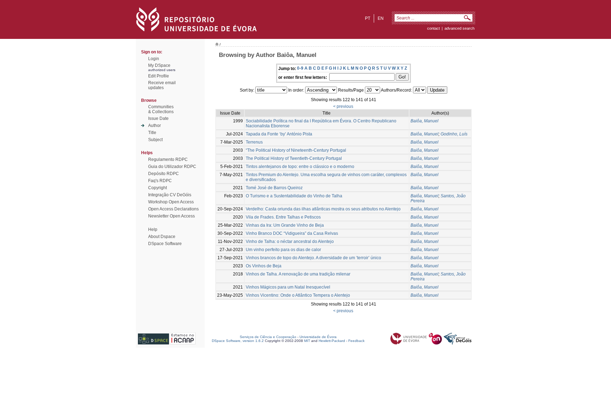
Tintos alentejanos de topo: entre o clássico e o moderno (300, 166)
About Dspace (161, 236)
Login (153, 58)
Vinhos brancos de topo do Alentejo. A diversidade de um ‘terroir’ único (313, 257)
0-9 (300, 68)
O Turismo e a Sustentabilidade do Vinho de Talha (294, 195)
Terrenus (254, 142)
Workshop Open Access (171, 201)
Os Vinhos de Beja (263, 265)
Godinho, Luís (454, 134)
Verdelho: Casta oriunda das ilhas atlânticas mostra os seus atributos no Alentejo (323, 209)
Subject (155, 139)
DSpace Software (165, 243)
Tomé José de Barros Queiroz (274, 187)
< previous (343, 106)
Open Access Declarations (173, 209)
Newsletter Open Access (171, 216)
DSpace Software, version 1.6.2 (238, 341)
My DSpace (159, 65)
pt (367, 18)
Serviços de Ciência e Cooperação (268, 337)
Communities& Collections (161, 109)
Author (154, 125)
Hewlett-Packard (332, 341)
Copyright (157, 187)
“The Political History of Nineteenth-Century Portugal (296, 150)
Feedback (356, 341)
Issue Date (158, 118)
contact (433, 28)
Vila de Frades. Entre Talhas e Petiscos (283, 217)
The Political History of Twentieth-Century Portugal (294, 158)
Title (152, 132)
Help (152, 229)
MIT (307, 341)
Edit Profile (158, 76)
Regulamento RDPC (168, 159)
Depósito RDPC (163, 173)
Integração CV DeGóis (169, 194)
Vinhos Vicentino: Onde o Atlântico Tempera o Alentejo (298, 295)
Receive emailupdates (162, 85)
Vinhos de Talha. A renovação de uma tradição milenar (298, 274)
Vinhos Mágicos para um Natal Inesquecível (288, 287)
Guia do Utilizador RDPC (172, 166)
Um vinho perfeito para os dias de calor (283, 249)
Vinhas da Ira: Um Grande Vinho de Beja (285, 225)
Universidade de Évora (318, 337)
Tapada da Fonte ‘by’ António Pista (279, 134)
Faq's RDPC (160, 180)
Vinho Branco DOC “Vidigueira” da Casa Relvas (292, 233)
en (381, 18)
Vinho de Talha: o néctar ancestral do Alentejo (290, 241)
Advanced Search (459, 28)
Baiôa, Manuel (424, 120)
